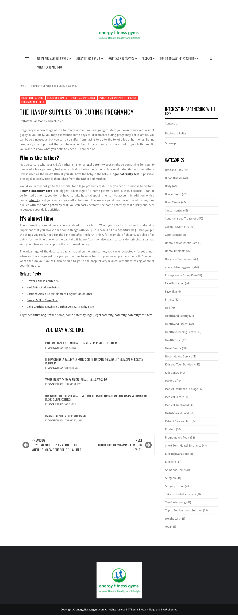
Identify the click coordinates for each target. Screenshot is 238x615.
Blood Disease (174, 178)
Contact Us (172, 123)
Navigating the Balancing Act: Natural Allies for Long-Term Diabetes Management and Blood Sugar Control (96, 398)
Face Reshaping (174, 283)
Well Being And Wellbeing (43, 287)
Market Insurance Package (181, 389)
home (60, 315)
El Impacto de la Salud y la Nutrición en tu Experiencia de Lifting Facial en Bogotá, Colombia (94, 361)
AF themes (170, 609)
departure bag (127, 230)
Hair (167, 308)
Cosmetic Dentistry (177, 227)
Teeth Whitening (175, 502)
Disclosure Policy (175, 133)
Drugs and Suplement (179, 259)
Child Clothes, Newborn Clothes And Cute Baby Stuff (60, 307)
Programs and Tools (32, 101)
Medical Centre (174, 397)
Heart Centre (173, 348)
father (51, 315)
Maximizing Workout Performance (66, 416)
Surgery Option (174, 486)
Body (168, 186)
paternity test (137, 315)
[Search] (211, 59)
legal (90, 315)
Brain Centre (173, 202)
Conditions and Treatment (181, 218)
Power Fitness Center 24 (43, 281)
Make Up (170, 381)
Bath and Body (174, 170)
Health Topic (173, 340)
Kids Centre (172, 373)
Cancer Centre (174, 210)
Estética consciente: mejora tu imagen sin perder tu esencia (81, 343)
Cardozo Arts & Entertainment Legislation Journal (59, 294)
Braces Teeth (173, 194)
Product (147, 58)
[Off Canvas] (27, 59)
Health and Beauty (57, 97)
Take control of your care (180, 494)
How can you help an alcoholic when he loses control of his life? (56, 445)
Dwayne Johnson (33, 121)
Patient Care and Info (49, 67)
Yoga (168, 527)
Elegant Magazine (149, 609)
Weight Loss (172, 518)
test (149, 315)
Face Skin (171, 291)
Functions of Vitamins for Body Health (120, 445)
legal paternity (95, 165)
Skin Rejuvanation (176, 454)
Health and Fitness (177, 324)
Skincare (170, 462)
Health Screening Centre (180, 332)
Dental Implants (175, 251)
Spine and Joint (175, 470)
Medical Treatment (177, 405)
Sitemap (170, 143)
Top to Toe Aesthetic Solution (178, 58)
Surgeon (170, 478)
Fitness (169, 299)
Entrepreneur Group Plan (181, 275)
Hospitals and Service (121, 58)
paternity (34, 200)
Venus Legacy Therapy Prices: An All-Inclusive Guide (76, 380)
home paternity (52, 205)
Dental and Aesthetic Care (52, 58)
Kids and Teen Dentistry (180, 364)
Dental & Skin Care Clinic (42, 300)
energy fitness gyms (87, 58)
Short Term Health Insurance (183, 445)
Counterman (173, 235)
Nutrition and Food (177, 413)
